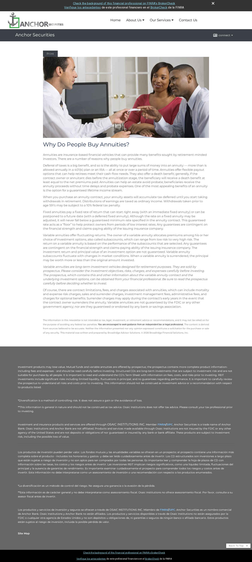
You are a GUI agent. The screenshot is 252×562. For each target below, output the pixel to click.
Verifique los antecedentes (82, 7)
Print (50, 53)
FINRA (162, 424)
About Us (133, 20)
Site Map (24, 533)
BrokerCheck (158, 7)
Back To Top (236, 545)
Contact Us (188, 20)
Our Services (160, 20)
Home (115, 20)
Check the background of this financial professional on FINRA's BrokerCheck (124, 3)
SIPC (170, 424)
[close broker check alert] (213, 3)
